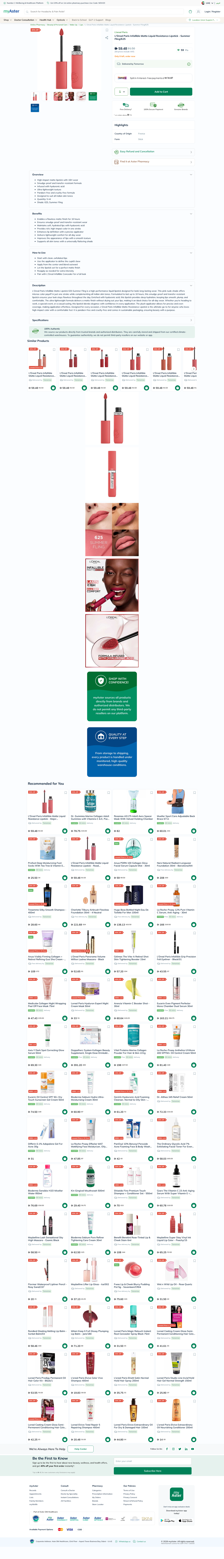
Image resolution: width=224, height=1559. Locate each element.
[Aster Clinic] (86, 1519)
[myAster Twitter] (179, 1449)
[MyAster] (50, 1519)
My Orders (96, 1497)
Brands (95, 1501)
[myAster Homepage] (11, 11)
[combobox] (104, 11)
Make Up (73, 25)
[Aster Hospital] (74, 1519)
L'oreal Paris (121, 32)
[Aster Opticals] (98, 1519)
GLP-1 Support (96, 20)
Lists (31, 1497)
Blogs (108, 20)
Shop (6, 20)
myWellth (33, 1504)
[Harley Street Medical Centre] (135, 1518)
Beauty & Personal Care (57, 25)
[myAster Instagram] (173, 1449)
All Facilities (66, 1501)
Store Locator (97, 1504)
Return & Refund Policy (133, 1501)
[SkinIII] (147, 1518)
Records (32, 1490)
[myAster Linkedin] (186, 1449)
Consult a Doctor (68, 1490)
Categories (96, 1490)
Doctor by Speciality (69, 1494)
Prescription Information (102, 1494)
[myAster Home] (32, 1541)
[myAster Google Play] (167, 1520)
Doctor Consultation (24, 20)
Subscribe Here (152, 1470)
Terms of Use (129, 1490)
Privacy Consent (130, 1497)
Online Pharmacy (37, 25)
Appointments (35, 1494)
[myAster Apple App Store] (185, 1520)
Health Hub (45, 20)
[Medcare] (111, 1519)
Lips (81, 25)
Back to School (79, 20)
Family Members (36, 1501)
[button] (107, 29)
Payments (127, 1504)
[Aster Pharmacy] (62, 1519)
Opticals (61, 20)
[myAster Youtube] (192, 1449)
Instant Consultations (70, 1497)
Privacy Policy (129, 1494)
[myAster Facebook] (167, 1449)
